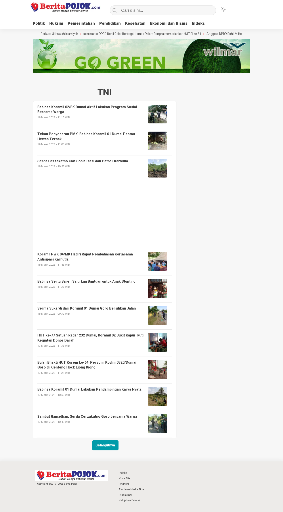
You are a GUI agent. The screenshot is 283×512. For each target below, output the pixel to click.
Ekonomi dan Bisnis (168, 23)
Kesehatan (135, 23)
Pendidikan (110, 23)
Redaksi (124, 484)
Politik (39, 23)
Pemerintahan (81, 23)
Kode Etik (124, 478)
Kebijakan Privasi (129, 500)
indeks (123, 473)
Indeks (198, 23)
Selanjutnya (105, 445)
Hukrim (56, 23)
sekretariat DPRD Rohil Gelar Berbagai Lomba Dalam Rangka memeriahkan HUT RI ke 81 (132, 34)
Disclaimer (125, 495)
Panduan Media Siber (132, 489)
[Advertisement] (104, 213)
